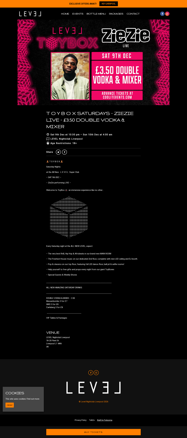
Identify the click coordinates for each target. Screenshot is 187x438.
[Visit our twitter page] (58, 152)
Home (65, 13)
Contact (133, 13)
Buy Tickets (93, 432)
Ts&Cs (92, 420)
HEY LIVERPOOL (109, 4)
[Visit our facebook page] (162, 14)
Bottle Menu (96, 13)
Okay (10, 405)
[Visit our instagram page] (167, 14)
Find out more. (33, 399)
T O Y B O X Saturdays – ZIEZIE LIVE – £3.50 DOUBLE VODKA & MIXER (90, 119)
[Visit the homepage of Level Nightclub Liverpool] (30, 13)
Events (77, 13)
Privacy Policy (81, 420)
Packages (116, 13)
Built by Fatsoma (104, 420)
